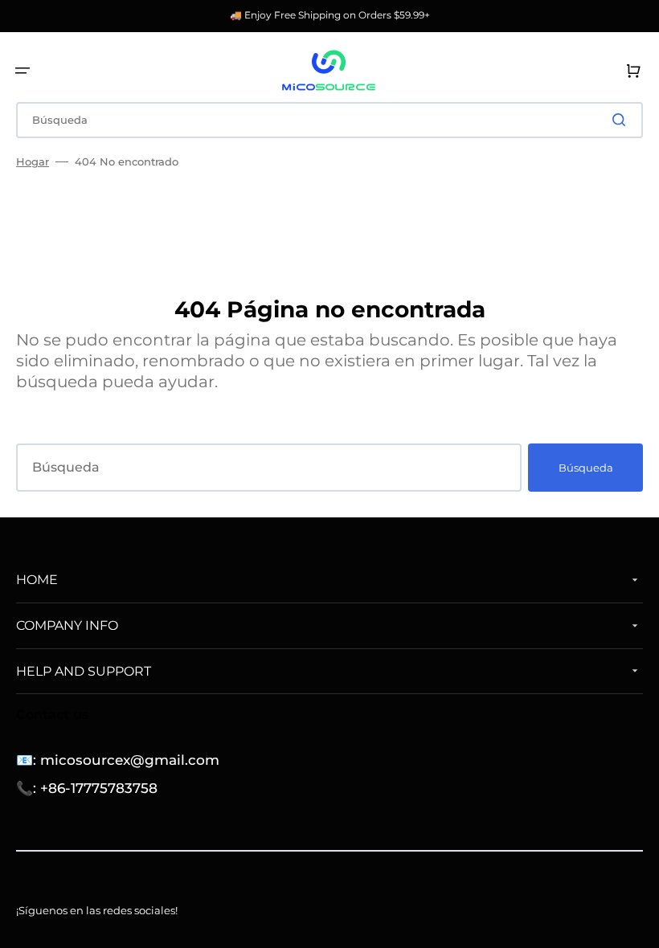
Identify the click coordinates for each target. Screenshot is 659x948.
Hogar (32, 161)
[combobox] (329, 120)
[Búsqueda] (622, 119)
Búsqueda (586, 467)
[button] (22, 70)
